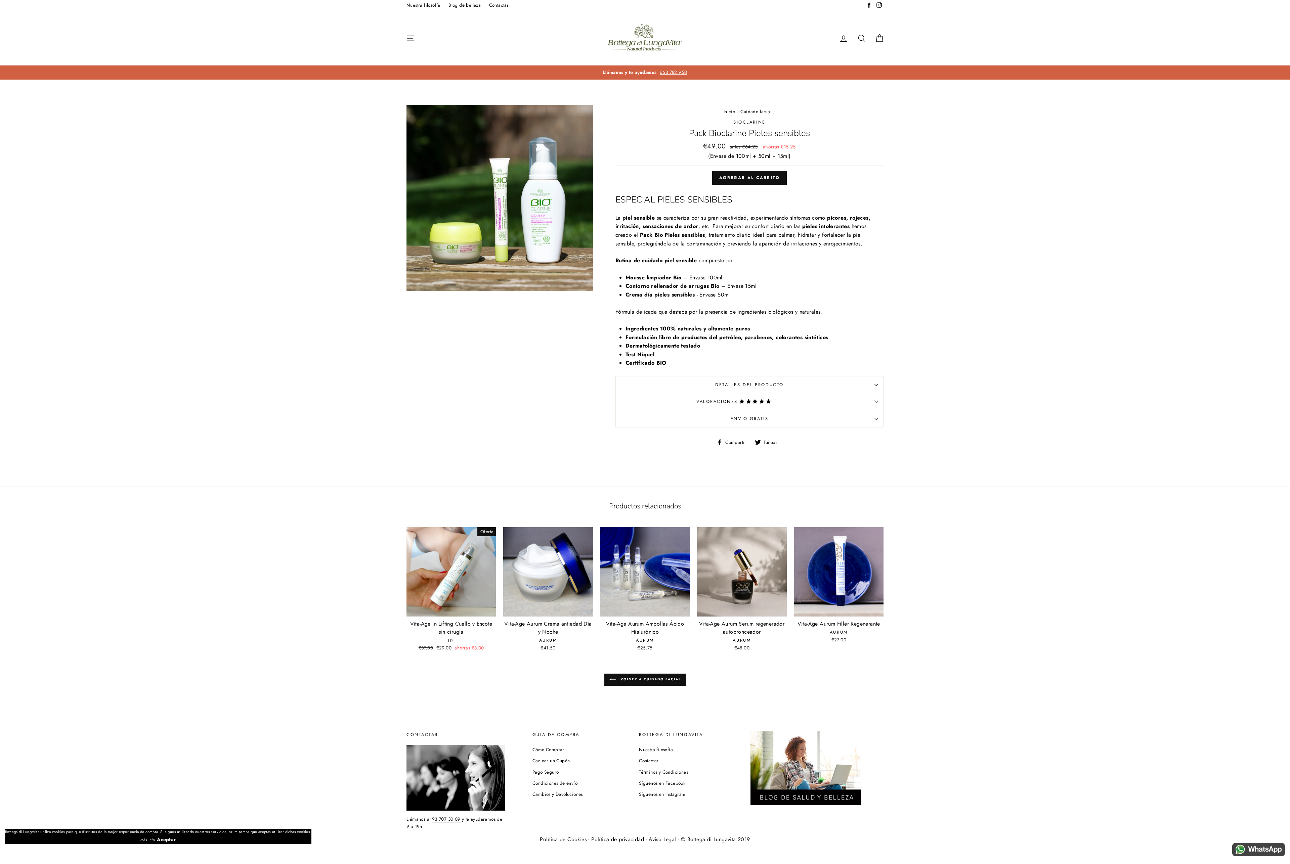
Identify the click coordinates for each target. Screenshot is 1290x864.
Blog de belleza (464, 5)
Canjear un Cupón (551, 760)
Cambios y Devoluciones (557, 794)
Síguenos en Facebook (662, 783)
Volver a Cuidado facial (650, 679)
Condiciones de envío (554, 783)
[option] (645, 72)
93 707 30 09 (446, 819)
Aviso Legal (662, 839)
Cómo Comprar (548, 749)
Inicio (729, 111)
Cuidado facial (755, 111)
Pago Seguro (545, 772)
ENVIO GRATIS (750, 418)
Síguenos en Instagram (662, 794)
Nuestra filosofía (423, 5)
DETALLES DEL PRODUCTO (749, 384)
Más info (147, 840)
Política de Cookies (563, 839)
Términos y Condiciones (663, 772)
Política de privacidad (617, 839)
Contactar (499, 5)
